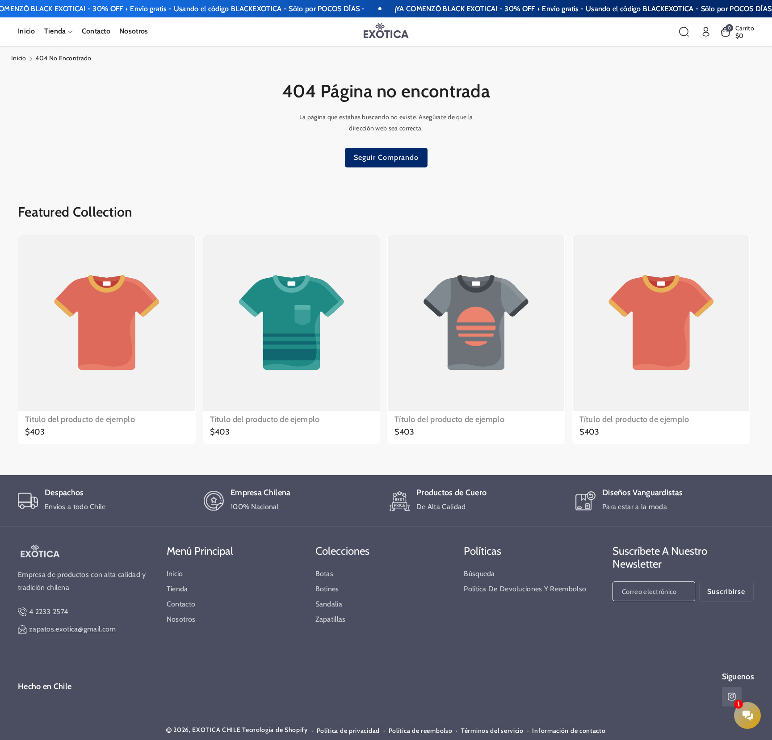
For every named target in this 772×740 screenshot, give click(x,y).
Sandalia (328, 604)
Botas (324, 573)
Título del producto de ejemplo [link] (80, 419)
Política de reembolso (421, 731)
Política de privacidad (348, 731)
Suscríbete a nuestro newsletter (660, 557)
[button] (58, 31)
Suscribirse (726, 591)
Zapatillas (330, 619)
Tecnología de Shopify (275, 730)
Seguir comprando (386, 157)
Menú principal (200, 550)
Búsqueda (479, 573)
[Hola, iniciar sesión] (705, 31)
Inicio (18, 58)
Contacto (181, 604)
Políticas (482, 550)
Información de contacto (568, 731)
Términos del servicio (492, 731)
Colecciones (342, 550)
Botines (327, 589)
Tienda (177, 589)
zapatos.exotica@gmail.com (72, 629)
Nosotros (181, 619)
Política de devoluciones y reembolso (525, 589)
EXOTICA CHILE (216, 730)
